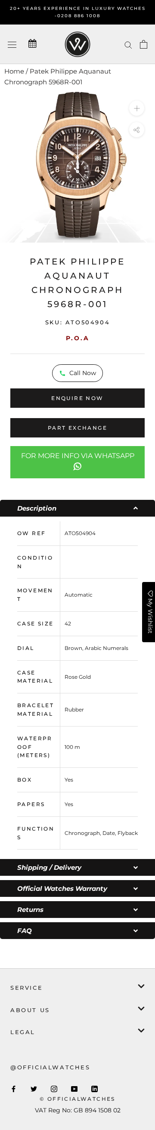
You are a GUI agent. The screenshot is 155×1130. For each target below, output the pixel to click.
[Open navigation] (12, 44)
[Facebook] (13, 1088)
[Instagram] (54, 1088)
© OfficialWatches (77, 1099)
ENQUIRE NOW (77, 398)
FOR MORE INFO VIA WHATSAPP (77, 456)
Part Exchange (77, 428)
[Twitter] (34, 1088)
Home (14, 71)
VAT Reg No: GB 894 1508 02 (78, 1110)
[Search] (128, 44)
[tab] (77, 508)
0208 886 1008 (78, 15)
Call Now (82, 373)
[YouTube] (74, 1088)
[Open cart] (143, 44)
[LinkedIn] (94, 1088)
